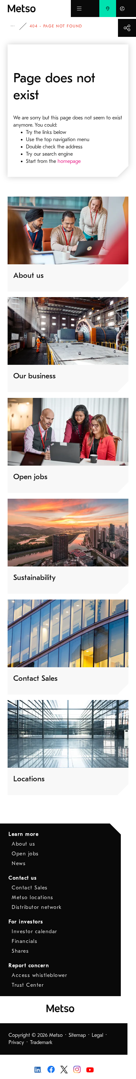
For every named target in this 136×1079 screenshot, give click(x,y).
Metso (17, 26)
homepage (69, 161)
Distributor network (37, 907)
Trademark (41, 1042)
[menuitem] (107, 8)
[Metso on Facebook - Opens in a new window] (51, 1069)
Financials (24, 941)
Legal (97, 1035)
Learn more (24, 834)
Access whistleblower (39, 975)
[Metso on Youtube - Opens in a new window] (90, 1069)
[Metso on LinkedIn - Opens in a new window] (38, 1069)
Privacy (16, 1042)
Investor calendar (34, 931)
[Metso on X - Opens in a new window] (64, 1069)
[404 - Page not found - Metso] (39, 8)
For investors (26, 922)
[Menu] (79, 8)
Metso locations (32, 897)
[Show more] (127, 28)
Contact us (23, 878)
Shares (20, 951)
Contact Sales (30, 888)
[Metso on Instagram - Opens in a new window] (77, 1069)
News (19, 863)
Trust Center (28, 985)
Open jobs (25, 854)
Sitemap (77, 1035)
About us (23, 844)
